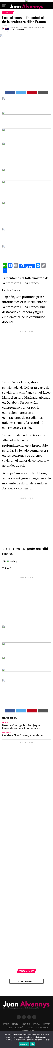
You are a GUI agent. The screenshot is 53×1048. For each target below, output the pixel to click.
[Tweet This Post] (21, 92)
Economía (36, 1024)
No (32, 1044)
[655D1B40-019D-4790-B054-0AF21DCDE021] (26, 203)
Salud (9, 1027)
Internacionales (42, 1027)
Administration (18, 29)
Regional (15, 1024)
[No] (49, 1039)
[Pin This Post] (32, 92)
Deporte (46, 1024)
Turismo (30, 1027)
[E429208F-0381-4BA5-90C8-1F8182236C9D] (26, 144)
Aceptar (23, 1044)
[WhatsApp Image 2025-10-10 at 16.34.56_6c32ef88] (26, 670)
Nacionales (26, 1024)
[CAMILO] (26, 1)
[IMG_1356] (26, 114)
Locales (6, 1024)
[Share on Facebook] (10, 92)
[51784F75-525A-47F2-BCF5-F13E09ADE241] (26, 247)
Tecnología (19, 1027)
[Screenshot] (26, 99)
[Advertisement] (26, 353)
